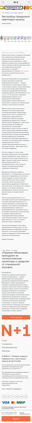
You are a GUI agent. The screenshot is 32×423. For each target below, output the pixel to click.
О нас (4, 340)
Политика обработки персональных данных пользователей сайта (14, 407)
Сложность (7, 344)
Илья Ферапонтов (6, 272)
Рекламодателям (9, 347)
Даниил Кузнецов (6, 23)
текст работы (24, 71)
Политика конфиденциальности (24, 413)
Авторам (6, 350)
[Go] (3, 2)
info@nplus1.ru (17, 389)
